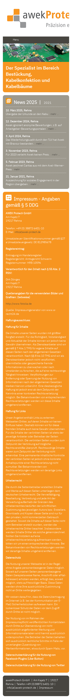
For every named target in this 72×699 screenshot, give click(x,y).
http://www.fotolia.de (19, 303)
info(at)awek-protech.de (28, 232)
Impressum (46, 687)
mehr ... (54, 114)
